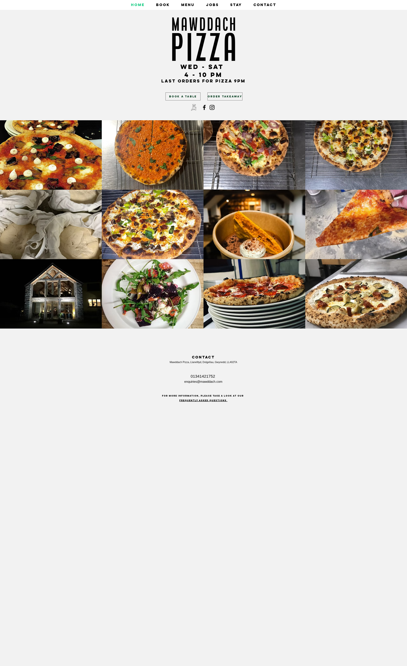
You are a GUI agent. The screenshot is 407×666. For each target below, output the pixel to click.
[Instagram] (212, 107)
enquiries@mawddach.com (203, 381)
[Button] (182, 109)
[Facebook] (204, 107)
